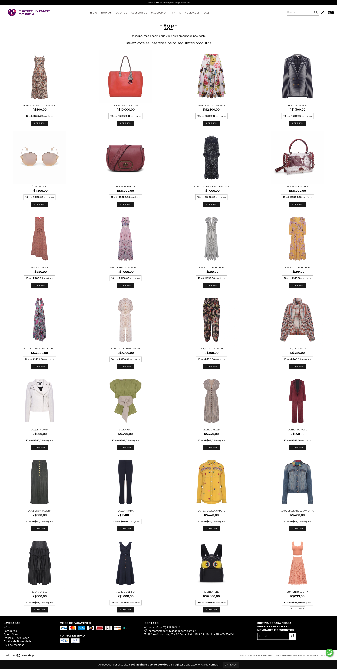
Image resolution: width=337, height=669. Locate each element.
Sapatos (121, 12)
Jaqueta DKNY (39, 429)
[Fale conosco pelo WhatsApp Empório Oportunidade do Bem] (329, 653)
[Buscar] (316, 12)
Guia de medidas (14, 645)
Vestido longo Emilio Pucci (40, 348)
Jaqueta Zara (297, 348)
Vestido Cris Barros (211, 267)
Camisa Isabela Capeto (211, 510)
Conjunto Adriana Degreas (211, 186)
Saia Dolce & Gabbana (211, 105)
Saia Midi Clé (39, 592)
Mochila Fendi (211, 592)
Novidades (192, 12)
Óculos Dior (39, 186)
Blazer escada (297, 105)
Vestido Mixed (211, 429)
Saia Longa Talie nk (39, 510)
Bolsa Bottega (125, 186)
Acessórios (139, 12)
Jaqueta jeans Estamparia (297, 510)
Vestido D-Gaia (40, 267)
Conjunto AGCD (297, 429)
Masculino (158, 12)
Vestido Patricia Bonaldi (125, 267)
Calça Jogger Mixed (211, 348)
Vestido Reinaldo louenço (39, 105)
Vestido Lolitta (125, 592)
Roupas (106, 12)
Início (93, 12)
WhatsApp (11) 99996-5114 (164, 627)
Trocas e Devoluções (16, 638)
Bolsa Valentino (297, 186)
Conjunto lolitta (297, 592)
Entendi (231, 664)
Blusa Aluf (125, 429)
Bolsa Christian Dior (125, 105)
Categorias (10, 630)
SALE (207, 12)
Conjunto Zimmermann (125, 348)
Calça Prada (125, 510)
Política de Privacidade (17, 641)
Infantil (175, 12)
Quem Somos (12, 634)
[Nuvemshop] (19, 656)
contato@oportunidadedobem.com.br (172, 630)
